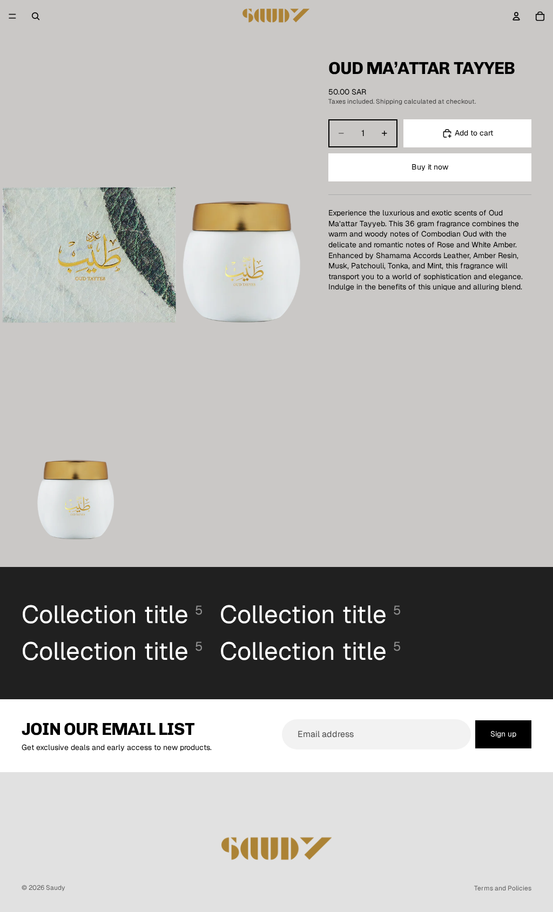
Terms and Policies (502, 888)
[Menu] (12, 16)
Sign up (503, 734)
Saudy (55, 887)
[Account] (516, 16)
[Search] (36, 16)
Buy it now (430, 167)
